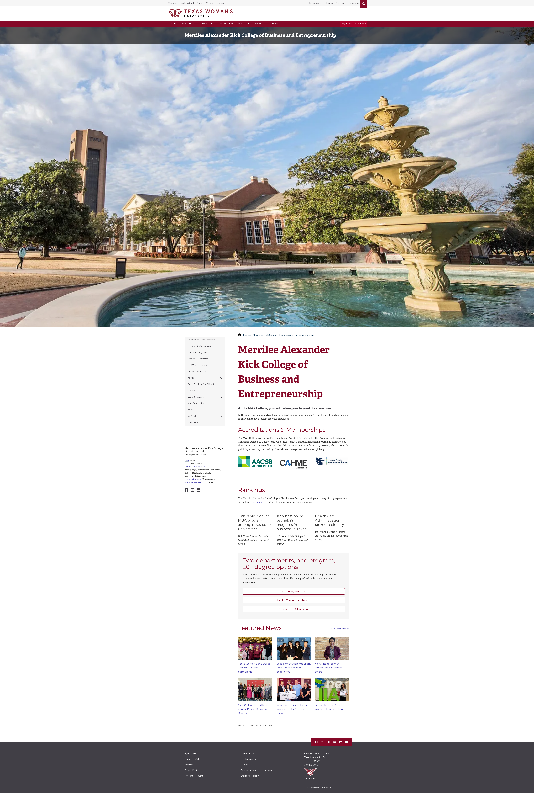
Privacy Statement (194, 776)
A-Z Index (340, 3)
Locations (192, 390)
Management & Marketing (294, 609)
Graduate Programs (197, 352)
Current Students (196, 397)
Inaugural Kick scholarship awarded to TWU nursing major (292, 709)
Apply (344, 23)
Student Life (226, 23)
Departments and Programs (201, 339)
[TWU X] (322, 741)
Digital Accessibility (250, 776)
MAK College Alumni (198, 403)
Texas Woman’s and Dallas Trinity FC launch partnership (254, 667)
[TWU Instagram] (328, 742)
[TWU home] (240, 335)
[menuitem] (205, 340)
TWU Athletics (311, 778)
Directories (354, 3)
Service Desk (191, 770)
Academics (188, 23)
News (190, 409)
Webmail (189, 765)
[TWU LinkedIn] (340, 742)
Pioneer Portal (192, 759)
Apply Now (193, 422)
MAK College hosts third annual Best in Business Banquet (252, 709)
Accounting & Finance (293, 591)
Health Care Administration (293, 600)
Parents (220, 3)
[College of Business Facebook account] (186, 490)
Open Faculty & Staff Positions (202, 384)
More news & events (340, 628)
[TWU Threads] (334, 742)
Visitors (209, 3)
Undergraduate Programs (200, 346)
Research (244, 23)
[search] (363, 3)
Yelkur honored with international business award (328, 667)
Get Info (362, 23)
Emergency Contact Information (257, 770)
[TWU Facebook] (316, 742)
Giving (274, 23)
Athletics (259, 23)
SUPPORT (193, 416)
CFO (187, 460)
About (173, 23)
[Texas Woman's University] (200, 13)
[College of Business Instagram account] (192, 490)
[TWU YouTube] (346, 742)
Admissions (207, 23)
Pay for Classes (248, 759)
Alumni (200, 3)
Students (172, 3)
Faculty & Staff (187, 3)
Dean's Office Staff (197, 371)
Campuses (313, 3)
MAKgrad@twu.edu (194, 482)
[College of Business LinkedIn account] (198, 490)
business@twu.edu (193, 479)
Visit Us (352, 23)
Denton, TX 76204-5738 (195, 466)
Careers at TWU (248, 753)
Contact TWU (247, 765)
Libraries (329, 3)
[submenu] (221, 340)
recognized (258, 501)
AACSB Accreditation (198, 365)
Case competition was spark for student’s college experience (294, 667)
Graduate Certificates (198, 359)
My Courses (190, 753)
